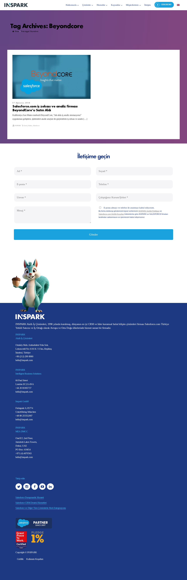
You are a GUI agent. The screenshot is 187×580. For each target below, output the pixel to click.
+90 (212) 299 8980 (24, 356)
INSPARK (17, 125)
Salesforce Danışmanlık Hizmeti (29, 497)
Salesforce (36, 125)
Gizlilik (20, 559)
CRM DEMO (166, 4)
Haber (30, 125)
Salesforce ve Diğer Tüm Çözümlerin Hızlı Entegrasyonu (40, 508)
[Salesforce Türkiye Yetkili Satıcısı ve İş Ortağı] (16, 5)
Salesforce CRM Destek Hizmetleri (31, 502)
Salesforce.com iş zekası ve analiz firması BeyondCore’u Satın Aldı (45, 108)
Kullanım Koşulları (34, 559)
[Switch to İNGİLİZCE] (178, 5)
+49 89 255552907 (23, 415)
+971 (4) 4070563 (23, 453)
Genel (25, 125)
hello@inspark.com (24, 360)
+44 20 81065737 (23, 388)
